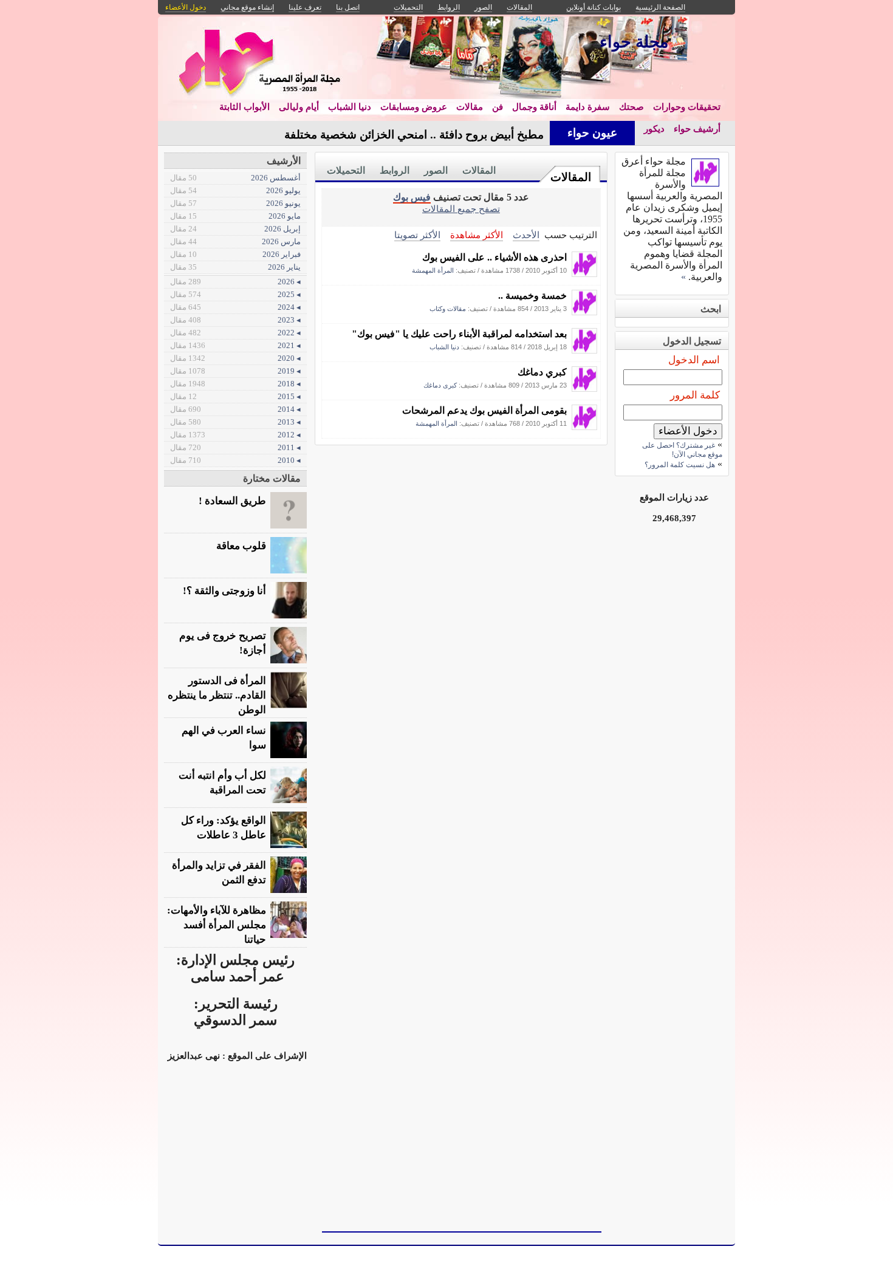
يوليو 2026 (235, 190)
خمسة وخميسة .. (532, 295)
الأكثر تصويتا (417, 235)
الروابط (394, 170)
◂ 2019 (235, 370)
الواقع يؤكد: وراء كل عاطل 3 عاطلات (223, 828)
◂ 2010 (235, 460)
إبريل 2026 (235, 228)
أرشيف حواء (697, 129)
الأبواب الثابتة (244, 107)
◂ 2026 (235, 281)
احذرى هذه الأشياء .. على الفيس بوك (494, 257)
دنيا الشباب (349, 107)
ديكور (654, 129)
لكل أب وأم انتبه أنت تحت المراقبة (222, 783)
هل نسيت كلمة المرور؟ (680, 464)
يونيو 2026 (235, 203)
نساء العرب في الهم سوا (224, 738)
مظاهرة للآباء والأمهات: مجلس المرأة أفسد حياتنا (216, 925)
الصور (436, 170)
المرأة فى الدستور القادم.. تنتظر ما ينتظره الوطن (217, 695)
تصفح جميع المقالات (461, 209)
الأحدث (526, 235)
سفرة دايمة (588, 107)
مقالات (469, 107)
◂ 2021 (235, 345)
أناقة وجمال (534, 107)
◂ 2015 (235, 396)
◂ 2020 (235, 358)
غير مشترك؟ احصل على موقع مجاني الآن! (682, 450)
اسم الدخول (694, 360)
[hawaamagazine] (584, 274)
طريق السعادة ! (232, 501)
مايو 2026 (235, 216)
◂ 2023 (235, 319)
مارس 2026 (235, 241)
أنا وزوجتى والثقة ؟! (224, 591)
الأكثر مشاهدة (476, 235)
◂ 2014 (235, 409)
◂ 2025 (235, 294)
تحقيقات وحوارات (686, 107)
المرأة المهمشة (433, 270)
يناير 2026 (235, 267)
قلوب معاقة (241, 546)
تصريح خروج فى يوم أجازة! (222, 643)
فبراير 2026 (235, 254)
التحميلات (346, 170)
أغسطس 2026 (235, 177)
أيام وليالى (299, 107)
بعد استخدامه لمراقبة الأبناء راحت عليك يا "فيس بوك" (459, 334)
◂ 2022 (235, 332)
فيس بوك (412, 197)
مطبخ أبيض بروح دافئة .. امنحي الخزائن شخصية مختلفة (414, 134)
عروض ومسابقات (413, 107)
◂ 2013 (235, 421)
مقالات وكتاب (447, 308)
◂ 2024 (235, 307)
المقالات (570, 177)
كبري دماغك (542, 372)
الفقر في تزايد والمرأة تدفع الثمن (219, 873)
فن (497, 107)
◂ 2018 (235, 383)
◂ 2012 (235, 434)
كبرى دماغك (440, 385)
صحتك (631, 107)
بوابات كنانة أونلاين (593, 7)
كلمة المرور (695, 395)
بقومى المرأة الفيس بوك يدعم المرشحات (484, 410)
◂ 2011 (235, 447)
